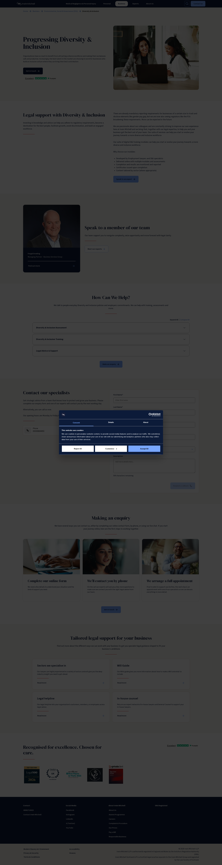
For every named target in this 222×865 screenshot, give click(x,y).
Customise (109, 449)
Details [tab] (111, 422)
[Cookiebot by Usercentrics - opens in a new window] (150, 414)
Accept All (144, 449)
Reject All (78, 449)
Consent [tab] (76, 423)
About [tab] (145, 422)
